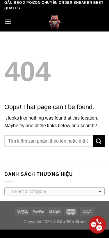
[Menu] (7, 21)
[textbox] (53, 192)
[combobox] (54, 191)
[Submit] (99, 141)
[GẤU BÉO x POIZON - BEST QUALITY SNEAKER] (55, 21)
